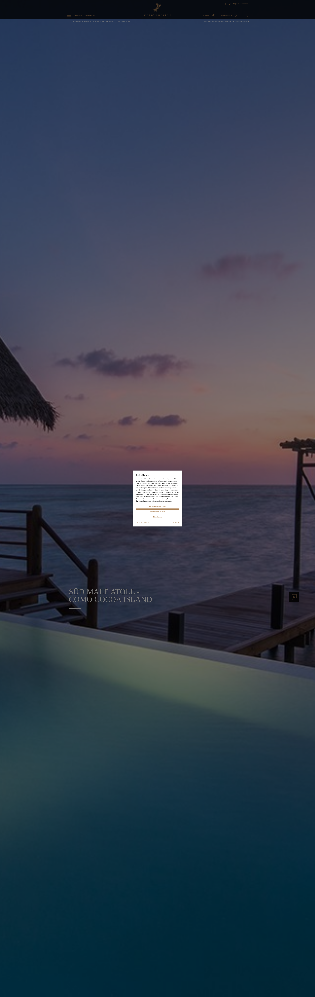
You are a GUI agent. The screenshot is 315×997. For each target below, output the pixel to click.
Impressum (176, 522)
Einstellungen (157, 517)
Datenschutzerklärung (142, 522)
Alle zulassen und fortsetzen (157, 506)
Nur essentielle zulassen (157, 512)
